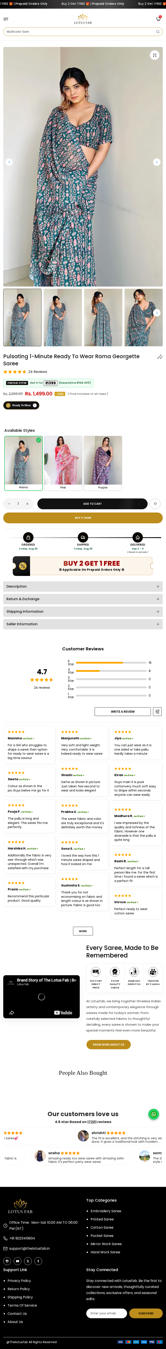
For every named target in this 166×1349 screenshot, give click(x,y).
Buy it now (83, 518)
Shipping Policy (20, 1297)
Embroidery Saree (106, 1211)
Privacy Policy (19, 1280)
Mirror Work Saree (106, 1243)
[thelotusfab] (83, 19)
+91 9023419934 (22, 1238)
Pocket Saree (102, 1235)
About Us (15, 1321)
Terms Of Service (22, 1305)
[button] (157, 162)
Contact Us (17, 1313)
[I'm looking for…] (158, 31)
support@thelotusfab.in (29, 1248)
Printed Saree (102, 1219)
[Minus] (9, 504)
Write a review (123, 711)
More (83, 931)
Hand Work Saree (105, 1252)
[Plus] (27, 504)
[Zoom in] (155, 55)
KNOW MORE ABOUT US (108, 1044)
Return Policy (19, 1288)
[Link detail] (7, 1261)
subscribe (146, 1313)
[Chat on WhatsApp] (153, 1114)
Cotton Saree (102, 1227)
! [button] (35, 405)
